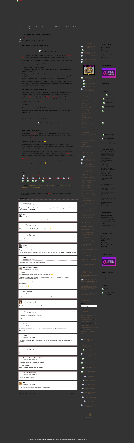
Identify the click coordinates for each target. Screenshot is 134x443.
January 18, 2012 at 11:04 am (30, 293)
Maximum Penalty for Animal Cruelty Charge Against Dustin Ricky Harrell (107, 177)
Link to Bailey (85, 110)
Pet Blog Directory (110, 143)
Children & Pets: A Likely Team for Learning (88, 221)
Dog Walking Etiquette (87, 177)
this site (55, 97)
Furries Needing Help (87, 123)
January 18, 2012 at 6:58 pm (30, 235)
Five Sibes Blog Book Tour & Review (29, 393)
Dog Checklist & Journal (88, 130)
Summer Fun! (104, 51)
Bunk (24, 214)
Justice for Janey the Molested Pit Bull (106, 172)
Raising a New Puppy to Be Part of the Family (88, 181)
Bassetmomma (27, 348)
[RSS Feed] (110, 37)
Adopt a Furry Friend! (87, 121)
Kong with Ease (85, 237)
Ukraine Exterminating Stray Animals (106, 161)
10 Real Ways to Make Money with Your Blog (87, 209)
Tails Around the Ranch (87, 319)
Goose (25, 335)
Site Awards (40, 185)
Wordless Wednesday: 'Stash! (89, 249)
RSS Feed (61, 149)
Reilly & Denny (27, 203)
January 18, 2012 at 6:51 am (30, 384)
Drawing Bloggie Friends (88, 229)
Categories (82, 303)
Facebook (68, 153)
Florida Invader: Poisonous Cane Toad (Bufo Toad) (88, 214)
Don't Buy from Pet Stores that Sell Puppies (107, 192)
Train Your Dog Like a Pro (107, 225)
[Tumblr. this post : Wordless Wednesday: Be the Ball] (24, 181)
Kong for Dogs (105, 242)
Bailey (26, 37)
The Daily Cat (104, 276)
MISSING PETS (86, 132)
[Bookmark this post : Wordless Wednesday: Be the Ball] (38, 181)
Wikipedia (49, 97)
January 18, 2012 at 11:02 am (30, 302)
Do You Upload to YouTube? (86, 245)
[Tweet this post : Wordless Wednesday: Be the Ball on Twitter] (29, 181)
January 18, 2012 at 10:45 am (30, 312)
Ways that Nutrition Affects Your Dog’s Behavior (88, 186)
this (71, 94)
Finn (24, 382)
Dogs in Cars (34, 133)
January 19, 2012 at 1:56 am (30, 216)
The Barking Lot (86, 105)
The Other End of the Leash (108, 219)
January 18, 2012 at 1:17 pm (30, 259)
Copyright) (80, 439)
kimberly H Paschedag (87, 315)
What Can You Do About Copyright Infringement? (88, 199)
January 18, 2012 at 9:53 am (30, 337)
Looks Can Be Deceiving (88, 256)
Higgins (25, 311)
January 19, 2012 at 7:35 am (30, 204)
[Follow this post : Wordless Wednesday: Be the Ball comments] (33, 181)
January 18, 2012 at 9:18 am (30, 349)
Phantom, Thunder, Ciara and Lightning (34, 357)
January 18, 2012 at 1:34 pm (30, 246)
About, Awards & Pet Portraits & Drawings (25, 27)
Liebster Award (25, 187)
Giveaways (85, 138)
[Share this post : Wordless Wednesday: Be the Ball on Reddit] (65, 178)
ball (69, 185)
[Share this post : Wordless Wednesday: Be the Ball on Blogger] (29, 178)
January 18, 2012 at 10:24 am (30, 325)
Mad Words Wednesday (87, 241)
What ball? (104, 57)
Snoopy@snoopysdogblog (30, 267)
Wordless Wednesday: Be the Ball (36, 34)
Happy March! (105, 50)
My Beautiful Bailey (87, 329)
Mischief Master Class (107, 217)
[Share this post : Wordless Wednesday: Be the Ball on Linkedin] (60, 178)
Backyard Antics (33, 185)
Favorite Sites (85, 119)
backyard (62, 185)
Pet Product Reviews (72, 27)
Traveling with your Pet (87, 190)
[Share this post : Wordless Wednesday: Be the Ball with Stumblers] (70, 178)
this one (31, 97)
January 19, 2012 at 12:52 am (30, 225)
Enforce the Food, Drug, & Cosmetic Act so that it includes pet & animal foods (108, 168)
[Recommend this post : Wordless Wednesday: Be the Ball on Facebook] (46, 178)
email (67, 149)
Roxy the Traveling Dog (29, 301)
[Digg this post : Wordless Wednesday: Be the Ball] (40, 178)
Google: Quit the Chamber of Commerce (107, 189)
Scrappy (25, 245)
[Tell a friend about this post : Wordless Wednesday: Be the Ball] (44, 181)
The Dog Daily (105, 278)
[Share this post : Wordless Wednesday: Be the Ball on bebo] (24, 178)
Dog (90, 414)
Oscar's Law (104, 164)
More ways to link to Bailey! (89, 166)
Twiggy (25, 224)
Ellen (24, 257)
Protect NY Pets (105, 206)
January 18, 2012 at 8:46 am (30, 359)
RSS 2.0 (50, 193)
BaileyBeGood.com (31, 172)
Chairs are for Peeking (69, 393)
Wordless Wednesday (49, 185)
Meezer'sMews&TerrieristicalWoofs (90, 327)
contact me (34, 138)
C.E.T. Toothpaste (105, 236)
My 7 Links (84, 252)
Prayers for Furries (87, 126)
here (40, 101)
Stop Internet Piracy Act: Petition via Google (107, 185)
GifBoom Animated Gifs (88, 140)
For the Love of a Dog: (107, 215)
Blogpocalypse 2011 (87, 217)
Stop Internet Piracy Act (107, 182)
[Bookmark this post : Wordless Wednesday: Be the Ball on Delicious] (35, 178)
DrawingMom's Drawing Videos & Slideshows (88, 233)
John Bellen (84, 331)
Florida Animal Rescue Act (107, 195)
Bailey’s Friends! (86, 107)
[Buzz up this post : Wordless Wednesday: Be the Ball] (53, 178)
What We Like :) (86, 103)
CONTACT (56, 27)
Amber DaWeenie (27, 291)
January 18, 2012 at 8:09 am (30, 374)
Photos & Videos (40, 27)
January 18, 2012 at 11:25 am (30, 269)
